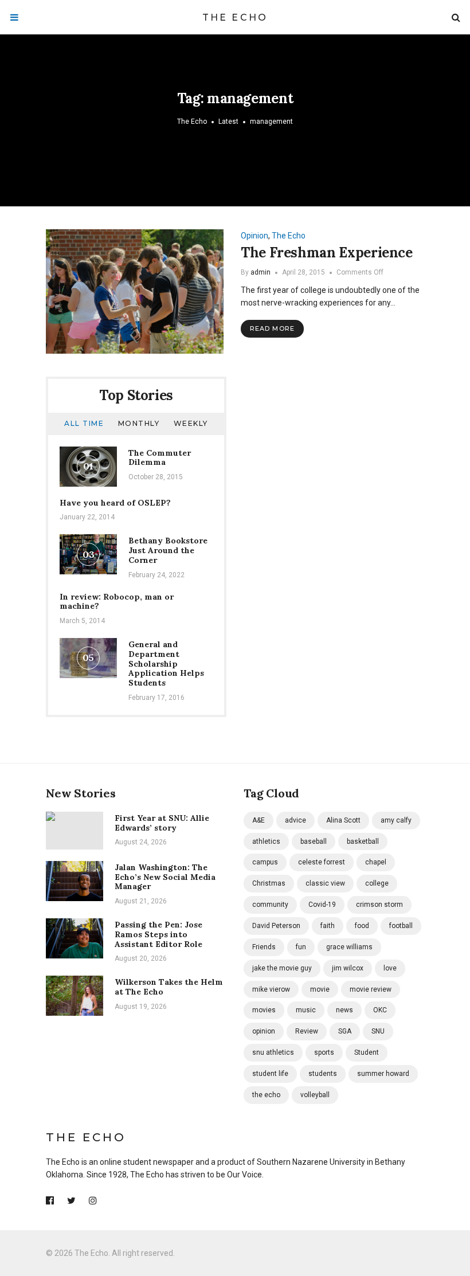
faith (327, 926)
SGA (344, 1031)
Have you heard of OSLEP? (115, 503)
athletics (266, 841)
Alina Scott (343, 820)
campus (265, 862)
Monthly (139, 423)
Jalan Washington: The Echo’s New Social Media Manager (165, 877)
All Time (84, 423)
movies (264, 1010)
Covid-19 (322, 905)
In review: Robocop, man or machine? (117, 602)
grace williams (349, 947)
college (377, 883)
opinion (263, 1031)
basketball (363, 841)
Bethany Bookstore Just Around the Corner (167, 550)
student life (270, 1074)
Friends (264, 947)
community (270, 905)
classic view (325, 883)
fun (301, 947)
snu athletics (273, 1052)
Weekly (191, 423)
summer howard (383, 1074)
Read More (272, 328)
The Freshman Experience (327, 252)
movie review (370, 989)
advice (295, 820)
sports (324, 1052)
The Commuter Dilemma (159, 458)
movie (320, 989)
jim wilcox (347, 968)
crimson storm (379, 905)
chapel (375, 862)
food (362, 926)
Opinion (254, 235)
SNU (378, 1031)
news (344, 1010)
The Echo (235, 17)
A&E (258, 820)
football (401, 926)
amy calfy (396, 820)
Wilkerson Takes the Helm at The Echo (169, 987)
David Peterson (276, 926)
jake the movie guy (282, 968)
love (390, 968)
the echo (266, 1095)
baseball (313, 841)
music (306, 1010)
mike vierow (271, 989)
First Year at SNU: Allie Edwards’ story (162, 823)
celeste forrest (321, 862)
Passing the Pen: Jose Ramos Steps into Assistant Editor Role (158, 934)
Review (306, 1031)
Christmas (268, 883)
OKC (380, 1010)
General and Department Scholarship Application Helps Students (166, 663)
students (322, 1074)
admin (260, 272)
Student (366, 1052)
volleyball (315, 1095)
